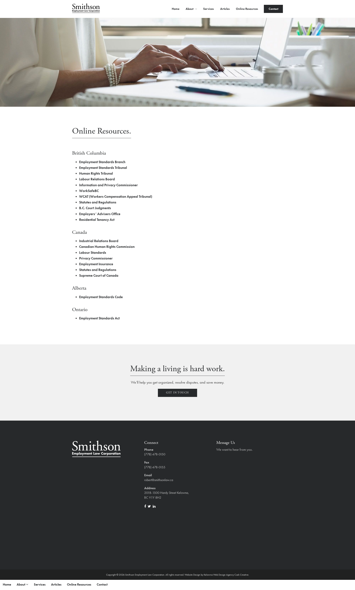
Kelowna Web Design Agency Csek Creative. (226, 574)
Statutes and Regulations (97, 202)
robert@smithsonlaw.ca (158, 480)
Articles (225, 9)
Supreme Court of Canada (98, 275)
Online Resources (247, 9)
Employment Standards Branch (102, 162)
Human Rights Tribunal (96, 173)
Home (175, 9)
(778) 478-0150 (154, 454)
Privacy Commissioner (96, 258)
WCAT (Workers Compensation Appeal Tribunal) (115, 196)
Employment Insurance (96, 264)
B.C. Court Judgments (95, 208)
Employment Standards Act (99, 318)
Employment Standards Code (101, 297)
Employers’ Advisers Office (99, 214)
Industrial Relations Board (98, 241)
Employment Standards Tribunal (103, 167)
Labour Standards (92, 252)
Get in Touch (177, 392)
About (190, 9)
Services (208, 9)
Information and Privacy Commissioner (108, 185)
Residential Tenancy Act (96, 219)
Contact (273, 9)
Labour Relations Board (97, 179)
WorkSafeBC (89, 190)
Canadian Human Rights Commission (107, 246)
